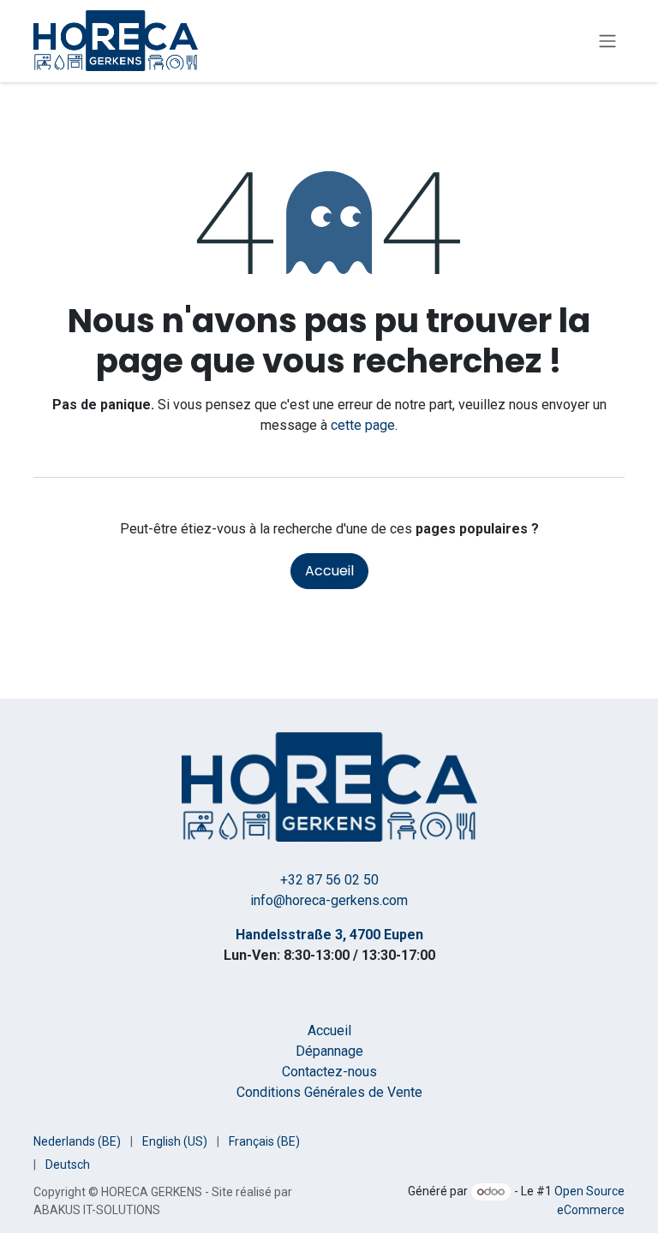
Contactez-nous (329, 1071)
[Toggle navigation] (607, 41)
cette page (363, 425)
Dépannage (329, 1051)
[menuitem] (77, 1141)
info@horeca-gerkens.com (329, 900)
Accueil (329, 571)
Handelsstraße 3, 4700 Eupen (329, 934)
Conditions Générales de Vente (329, 1092)
